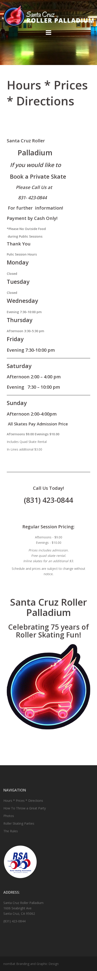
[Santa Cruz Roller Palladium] (48, 15)
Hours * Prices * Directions (23, 800)
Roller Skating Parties (18, 823)
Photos (8, 816)
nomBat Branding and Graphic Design (31, 964)
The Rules (10, 831)
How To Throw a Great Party (24, 808)
